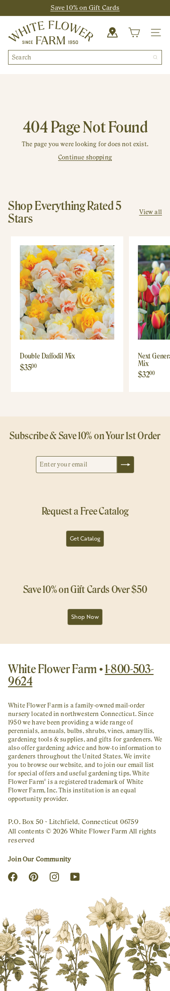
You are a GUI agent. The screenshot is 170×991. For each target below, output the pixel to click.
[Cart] (134, 32)
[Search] (155, 57)
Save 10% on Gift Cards (85, 7)
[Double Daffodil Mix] (67, 310)
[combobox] (85, 57)
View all (150, 212)
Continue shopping (85, 157)
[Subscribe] (125, 464)
